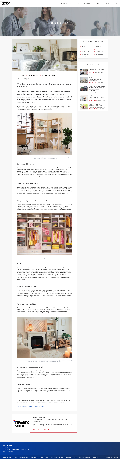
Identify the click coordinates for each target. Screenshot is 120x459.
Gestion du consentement (91, 457)
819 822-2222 (9, 451)
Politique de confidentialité (63, 457)
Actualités (85, 54)
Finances (98, 46)
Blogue (77, 3)
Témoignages (88, 3)
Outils (98, 3)
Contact (107, 3)
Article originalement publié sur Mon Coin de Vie (30, 406)
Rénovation (99, 51)
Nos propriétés (66, 3)
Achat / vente (85, 51)
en (116, 3)
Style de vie (99, 54)
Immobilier (98, 49)
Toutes (83, 46)
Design (21, 75)
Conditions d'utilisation (78, 457)
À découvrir (85, 49)
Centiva (115, 457)
